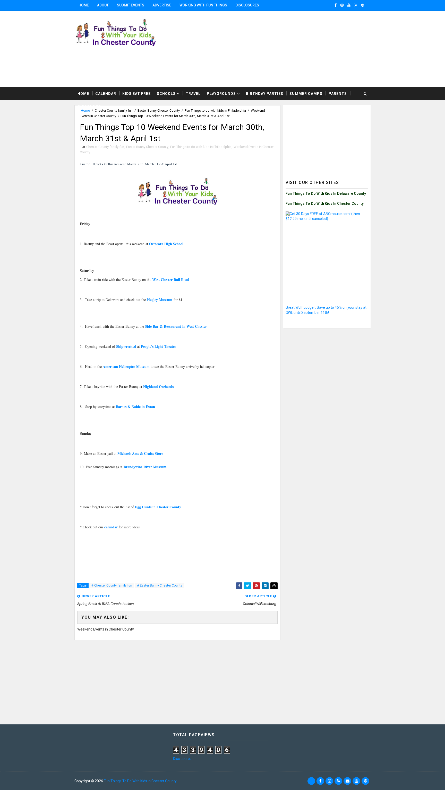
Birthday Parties (264, 94)
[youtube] (349, 5)
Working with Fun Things (203, 5)
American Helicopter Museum (126, 366)
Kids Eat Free (136, 94)
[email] (347, 781)
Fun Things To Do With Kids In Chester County (325, 203)
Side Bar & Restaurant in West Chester (176, 326)
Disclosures (247, 5)
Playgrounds (221, 94)
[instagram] (342, 5)
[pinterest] (362, 5)
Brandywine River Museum (145, 466)
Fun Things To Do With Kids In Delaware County (326, 193)
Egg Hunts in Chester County (158, 507)
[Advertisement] (307, 48)
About (103, 5)
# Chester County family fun (111, 585)
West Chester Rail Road (170, 279)
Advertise (161, 5)
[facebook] (335, 5)
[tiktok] (311, 781)
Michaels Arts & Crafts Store (140, 453)
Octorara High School (166, 243)
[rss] (355, 5)
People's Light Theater (158, 346)
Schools (166, 94)
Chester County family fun (105, 147)
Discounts (89, 106)
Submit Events (130, 5)
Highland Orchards (158, 386)
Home (84, 5)
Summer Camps (305, 94)
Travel (193, 94)
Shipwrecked (126, 346)
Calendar (105, 94)
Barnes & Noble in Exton (135, 406)
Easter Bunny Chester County (147, 147)
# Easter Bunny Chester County (159, 585)
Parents (338, 94)
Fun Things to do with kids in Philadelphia (201, 147)
